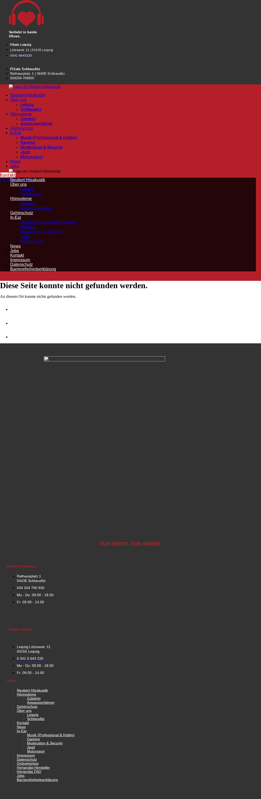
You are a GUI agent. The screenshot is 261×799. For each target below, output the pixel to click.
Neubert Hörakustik (27, 95)
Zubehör (28, 118)
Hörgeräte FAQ (29, 772)
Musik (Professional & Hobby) (48, 137)
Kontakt (17, 255)
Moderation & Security (41, 147)
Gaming (27, 142)
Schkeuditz (30, 109)
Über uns (18, 100)
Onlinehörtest (27, 763)
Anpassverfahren (36, 123)
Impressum (20, 260)
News (15, 161)
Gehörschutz (21, 128)
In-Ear (15, 133)
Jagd (25, 152)
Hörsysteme (21, 114)
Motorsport (31, 157)
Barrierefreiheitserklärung (33, 269)
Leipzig (27, 104)
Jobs (14, 166)
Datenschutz (21, 264)
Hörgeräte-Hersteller (33, 767)
